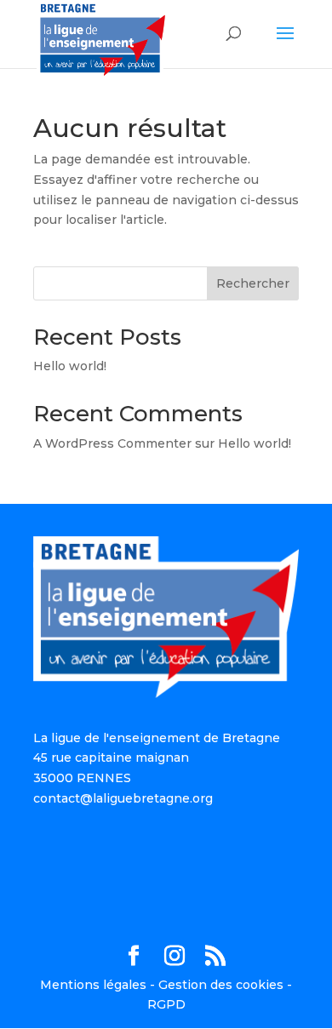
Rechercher (252, 283)
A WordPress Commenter (112, 443)
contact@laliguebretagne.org (123, 798)
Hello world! (69, 366)
